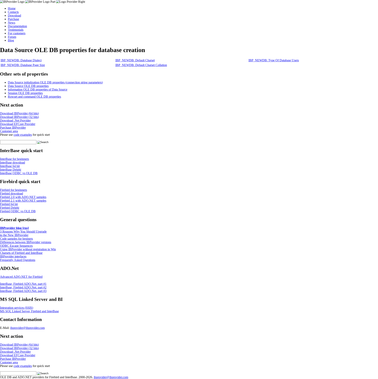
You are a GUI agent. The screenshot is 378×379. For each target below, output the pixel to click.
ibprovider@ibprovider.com (27, 327)
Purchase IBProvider (13, 127)
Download (14, 15)
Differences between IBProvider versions (25, 242)
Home (12, 8)
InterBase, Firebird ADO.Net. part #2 (23, 287)
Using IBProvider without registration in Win (28, 249)
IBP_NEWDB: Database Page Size (23, 65)
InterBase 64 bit (10, 166)
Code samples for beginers (16, 238)
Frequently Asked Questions (17, 260)
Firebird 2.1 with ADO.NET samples (23, 200)
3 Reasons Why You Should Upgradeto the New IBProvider (23, 233)
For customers (16, 33)
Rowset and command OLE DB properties (34, 96)
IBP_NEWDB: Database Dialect (21, 60)
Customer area (9, 131)
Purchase (13, 19)
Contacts (13, 12)
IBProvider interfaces (13, 256)
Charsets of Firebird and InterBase (21, 253)
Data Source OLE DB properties (28, 86)
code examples (23, 134)
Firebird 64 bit (9, 204)
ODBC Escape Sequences (16, 245)
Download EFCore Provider (17, 124)
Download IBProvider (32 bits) (19, 117)
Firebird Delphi (9, 207)
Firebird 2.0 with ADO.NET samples (23, 197)
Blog (11, 40)
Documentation (17, 26)
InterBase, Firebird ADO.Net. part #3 (23, 291)
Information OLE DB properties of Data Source (37, 89)
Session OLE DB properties (25, 93)
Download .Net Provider (15, 120)
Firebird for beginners (13, 190)
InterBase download (12, 162)
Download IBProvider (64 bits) (19, 113)
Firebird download (11, 193)
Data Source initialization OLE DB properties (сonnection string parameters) (55, 82)
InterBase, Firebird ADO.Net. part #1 (23, 283)
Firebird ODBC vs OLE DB (18, 211)
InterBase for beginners (14, 159)
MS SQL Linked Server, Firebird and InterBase (29, 311)
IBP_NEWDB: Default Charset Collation (141, 65)
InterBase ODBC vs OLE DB (19, 173)
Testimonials (15, 29)
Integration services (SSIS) (16, 307)
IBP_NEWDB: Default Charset (135, 60)
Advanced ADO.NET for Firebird (21, 276)
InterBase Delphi (10, 169)
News (11, 22)
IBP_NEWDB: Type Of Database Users (273, 60)
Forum (12, 36)
